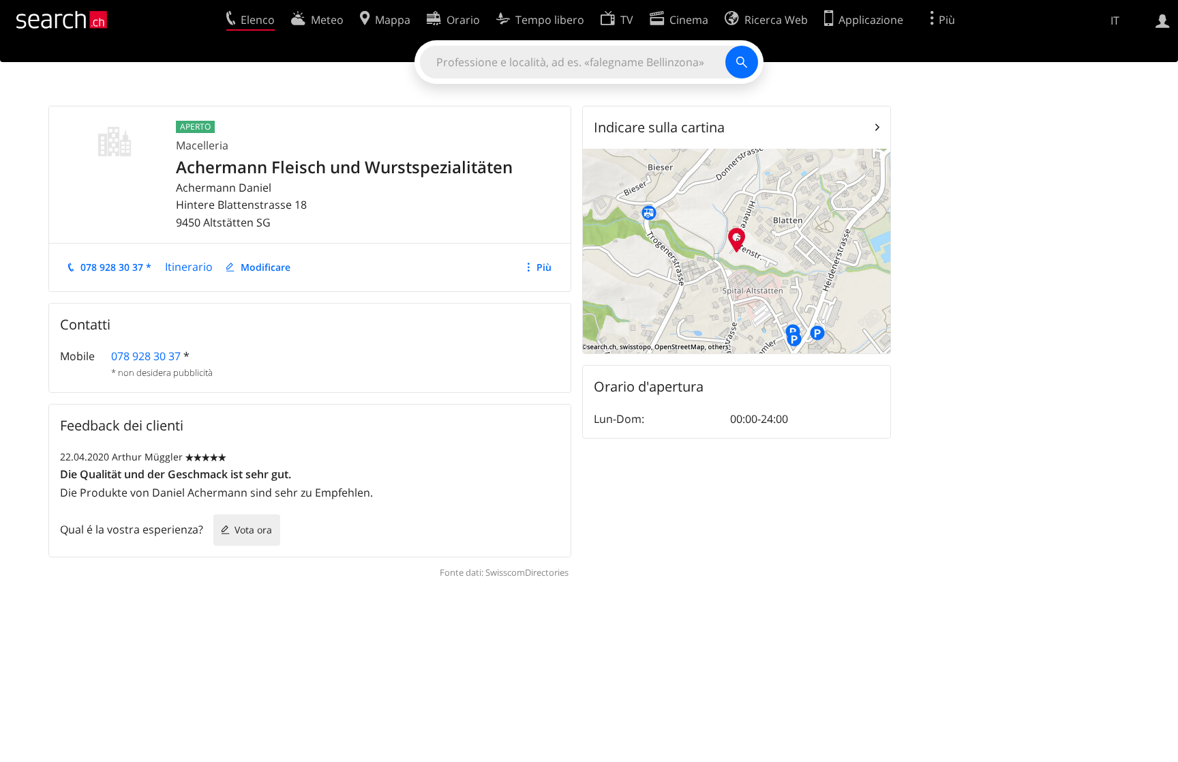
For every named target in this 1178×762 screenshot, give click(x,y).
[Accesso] (1162, 19)
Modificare (265, 267)
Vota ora (253, 529)
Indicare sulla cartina (659, 127)
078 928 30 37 (146, 356)
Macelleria (202, 145)
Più (544, 267)
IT (1115, 20)
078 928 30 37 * (115, 267)
